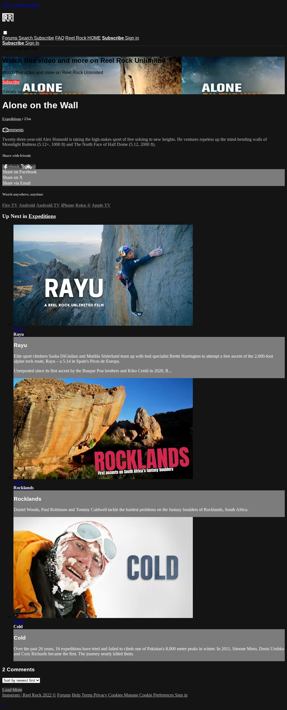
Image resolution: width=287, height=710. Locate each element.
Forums (10, 38)
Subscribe (44, 38)
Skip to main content (20, 4)
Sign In (32, 43)
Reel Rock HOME (83, 38)
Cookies (116, 695)
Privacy (101, 695)
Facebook (11, 166)
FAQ (59, 38)
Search (26, 38)
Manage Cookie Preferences (149, 695)
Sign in (132, 38)
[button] (5, 33)
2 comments (13, 129)
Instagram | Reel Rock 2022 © (29, 695)
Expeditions (12, 119)
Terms (88, 695)
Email (30, 166)
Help (77, 695)
